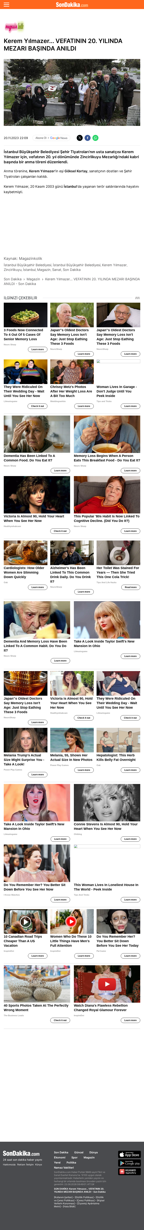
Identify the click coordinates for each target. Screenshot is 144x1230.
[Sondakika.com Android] (129, 1162)
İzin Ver (103, 28)
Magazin (89, 1157)
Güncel (78, 1152)
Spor (74, 1157)
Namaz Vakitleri (64, 1167)
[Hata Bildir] (69, 1206)
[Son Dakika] (22, 1153)
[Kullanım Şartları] (63, 1197)
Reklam (21, 1164)
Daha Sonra (81, 28)
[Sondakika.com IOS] (129, 1154)
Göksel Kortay (75, 171)
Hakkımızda (9, 1164)
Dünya (93, 1152)
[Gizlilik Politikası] (84, 1197)
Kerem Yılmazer (42, 171)
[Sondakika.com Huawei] (129, 1171)
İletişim (30, 1164)
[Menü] (6, 4)
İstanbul (70, 186)
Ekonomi (59, 1157)
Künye (38, 1164)
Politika (71, 1162)
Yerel (57, 1162)
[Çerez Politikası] (86, 1200)
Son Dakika (61, 1152)
